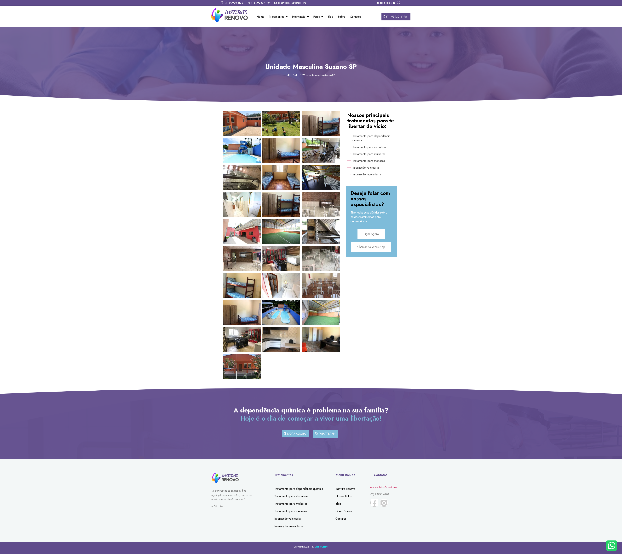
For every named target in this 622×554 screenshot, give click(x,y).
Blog (330, 17)
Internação (298, 17)
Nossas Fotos (343, 496)
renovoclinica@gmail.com (383, 487)
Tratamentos (276, 17)
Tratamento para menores (290, 511)
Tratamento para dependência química (298, 489)
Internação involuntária (288, 526)
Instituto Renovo (345, 489)
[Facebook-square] (374, 503)
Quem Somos (343, 511)
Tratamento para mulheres (290, 504)
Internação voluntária (287, 519)
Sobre (342, 17)
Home (260, 17)
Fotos (316, 17)
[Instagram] (384, 503)
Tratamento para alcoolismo (291, 496)
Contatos (355, 17)
